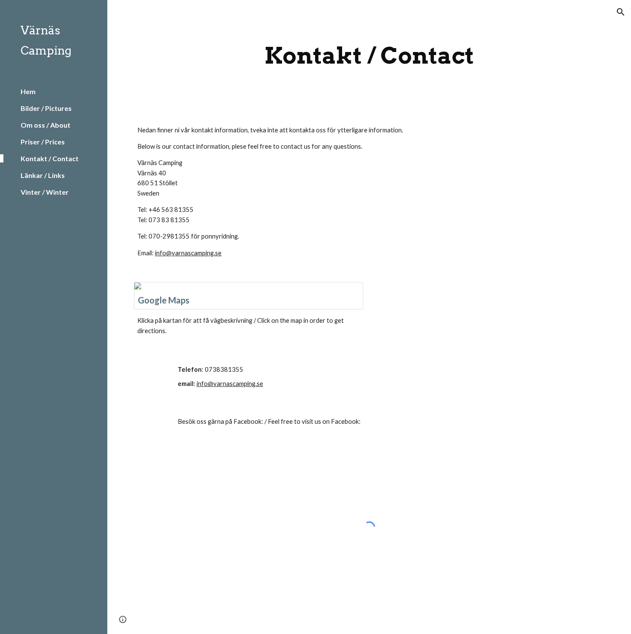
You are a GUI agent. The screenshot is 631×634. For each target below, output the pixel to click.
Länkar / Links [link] (43, 175)
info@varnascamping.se (188, 253)
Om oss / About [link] (45, 125)
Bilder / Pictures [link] (46, 108)
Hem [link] (28, 91)
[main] (369, 55)
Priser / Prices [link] (43, 142)
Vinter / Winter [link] (45, 192)
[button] (620, 12)
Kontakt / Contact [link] (50, 158)
